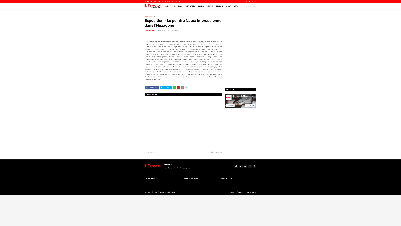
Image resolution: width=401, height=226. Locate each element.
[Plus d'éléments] (186, 87)
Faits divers (190, 6)
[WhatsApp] (174, 87)
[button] (249, 6)
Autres (236, 6)
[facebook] (246, 1)
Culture (210, 6)
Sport (228, 6)
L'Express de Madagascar (166, 192)
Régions (219, 6)
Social (201, 6)
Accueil (147, 1)
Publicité (167, 1)
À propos (153, 1)
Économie (178, 6)
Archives (154, 16)
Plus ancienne (216, 152)
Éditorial (160, 1)
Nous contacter (175, 1)
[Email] (182, 87)
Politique (167, 6)
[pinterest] (254, 166)
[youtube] (252, 1)
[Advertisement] (183, 121)
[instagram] (255, 1)
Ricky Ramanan (150, 30)
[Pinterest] (178, 87)
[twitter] (249, 1)
